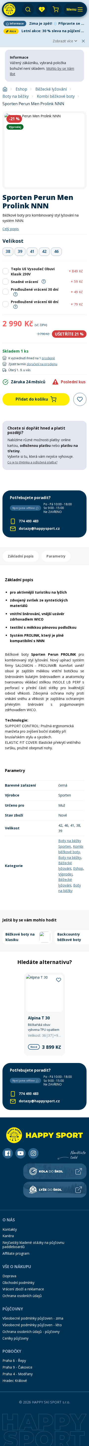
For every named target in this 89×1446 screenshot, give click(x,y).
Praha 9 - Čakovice (17, 1367)
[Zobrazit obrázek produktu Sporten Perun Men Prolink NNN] (44, 150)
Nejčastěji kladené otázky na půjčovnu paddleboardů (33, 1244)
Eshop (21, 89)
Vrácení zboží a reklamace (23, 1289)
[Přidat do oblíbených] (80, 399)
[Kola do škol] (55, 1171)
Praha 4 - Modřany (17, 1374)
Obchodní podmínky (18, 1282)
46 (56, 251)
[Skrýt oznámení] (83, 41)
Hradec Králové (14, 1380)
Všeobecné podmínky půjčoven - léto (32, 1325)
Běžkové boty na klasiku (20, 937)
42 (44, 251)
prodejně (48, 358)
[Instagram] (33, 1153)
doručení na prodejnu (42, 364)
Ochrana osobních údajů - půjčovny (31, 1331)
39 (20, 251)
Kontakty (9, 1229)
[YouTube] (20, 1153)
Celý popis (10, 228)
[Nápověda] (44, 281)
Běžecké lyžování (51, 89)
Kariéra (8, 1235)
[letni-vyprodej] (44, 480)
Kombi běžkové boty (56, 96)
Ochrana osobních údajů (22, 1295)
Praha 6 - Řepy (14, 1360)
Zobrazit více (63, 41)
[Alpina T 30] (44, 1014)
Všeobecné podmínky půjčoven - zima (32, 1318)
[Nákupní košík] (56, 9)
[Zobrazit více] (44, 23)
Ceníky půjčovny (15, 1338)
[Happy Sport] (9, 9)
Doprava (9, 1276)
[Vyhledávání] (28, 9)
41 (32, 251)
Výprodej (65, 874)
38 (8, 251)
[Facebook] (7, 1153)
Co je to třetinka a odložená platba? (32, 462)
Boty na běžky (15, 96)
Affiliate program (15, 1253)
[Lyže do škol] (55, 1190)
